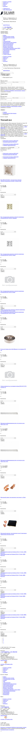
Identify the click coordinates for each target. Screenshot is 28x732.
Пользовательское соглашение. (7, 729)
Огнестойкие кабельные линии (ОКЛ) (11, 48)
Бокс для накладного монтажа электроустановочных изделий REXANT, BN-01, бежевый (12, 217)
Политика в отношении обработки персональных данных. (14, 727)
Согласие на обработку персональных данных (14, 90)
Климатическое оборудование (9, 42)
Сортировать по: (4, 147)
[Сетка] (2, 151)
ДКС (4, 40)
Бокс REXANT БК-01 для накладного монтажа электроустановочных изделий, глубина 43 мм (11, 180)
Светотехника (6, 50)
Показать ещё (4, 635)
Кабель (4, 35)
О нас (4, 5)
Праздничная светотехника (9, 49)
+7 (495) (7, 27)
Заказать (3, 109)
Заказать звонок (4, 31)
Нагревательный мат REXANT (10, 141)
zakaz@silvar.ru (6, 24)
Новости (5, 4)
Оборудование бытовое (8, 43)
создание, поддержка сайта (7, 664)
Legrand (5, 38)
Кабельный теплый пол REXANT (10, 140)
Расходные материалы (8, 44)
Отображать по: (4, 148)
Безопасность (6, 53)
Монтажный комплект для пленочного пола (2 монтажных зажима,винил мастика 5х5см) (14, 534)
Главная (5, 112)
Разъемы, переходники (8, 47)
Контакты (5, 6)
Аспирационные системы (9, 37)
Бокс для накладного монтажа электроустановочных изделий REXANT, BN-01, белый (12, 254)
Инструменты (6, 51)
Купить (2, 197)
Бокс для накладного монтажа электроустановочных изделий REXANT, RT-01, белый (12, 292)
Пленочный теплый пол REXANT (10, 144)
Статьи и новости (7, 54)
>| (3, 642)
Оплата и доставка (7, 1)
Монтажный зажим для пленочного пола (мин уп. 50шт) (13, 497)
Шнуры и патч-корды (8, 45)
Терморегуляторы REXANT (9, 145)
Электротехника (6, 41)
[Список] (1, 151)
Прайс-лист (5, 2)
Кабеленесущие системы (8, 36)
